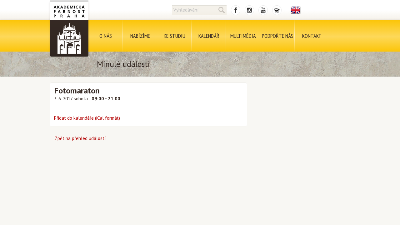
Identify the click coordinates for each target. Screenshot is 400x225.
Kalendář (208, 35)
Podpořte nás (277, 35)
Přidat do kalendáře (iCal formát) (87, 118)
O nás (105, 35)
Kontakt (312, 35)
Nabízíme (140, 35)
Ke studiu (174, 35)
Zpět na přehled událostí (80, 138)
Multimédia (243, 35)
